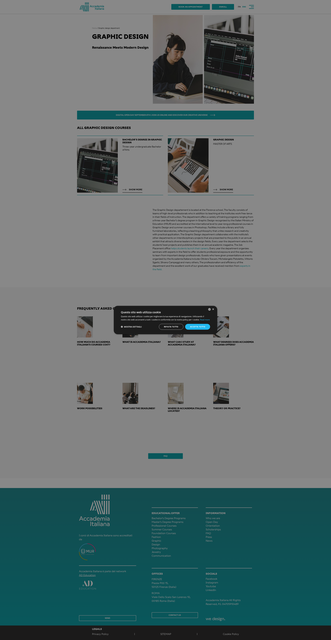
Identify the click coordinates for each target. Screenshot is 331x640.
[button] (131, 326)
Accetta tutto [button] (197, 326)
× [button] (213, 309)
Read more (205, 319)
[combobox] (209, 309)
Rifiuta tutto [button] (171, 326)
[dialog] (165, 320)
